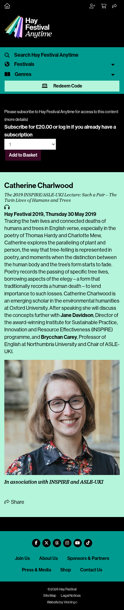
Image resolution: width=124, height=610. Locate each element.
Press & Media (36, 570)
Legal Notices (71, 596)
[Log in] (92, 6)
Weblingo (70, 602)
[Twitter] (46, 541)
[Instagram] (67, 541)
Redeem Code (67, 86)
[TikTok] (88, 541)
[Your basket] (104, 6)
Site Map (49, 596)
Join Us (22, 558)
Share (17, 502)
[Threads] (57, 541)
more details (16, 119)
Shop (65, 570)
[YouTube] (77, 541)
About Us (48, 558)
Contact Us (91, 570)
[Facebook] (36, 541)
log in (64, 127)
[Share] (115, 6)
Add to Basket (23, 155)
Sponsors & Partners (88, 558)
